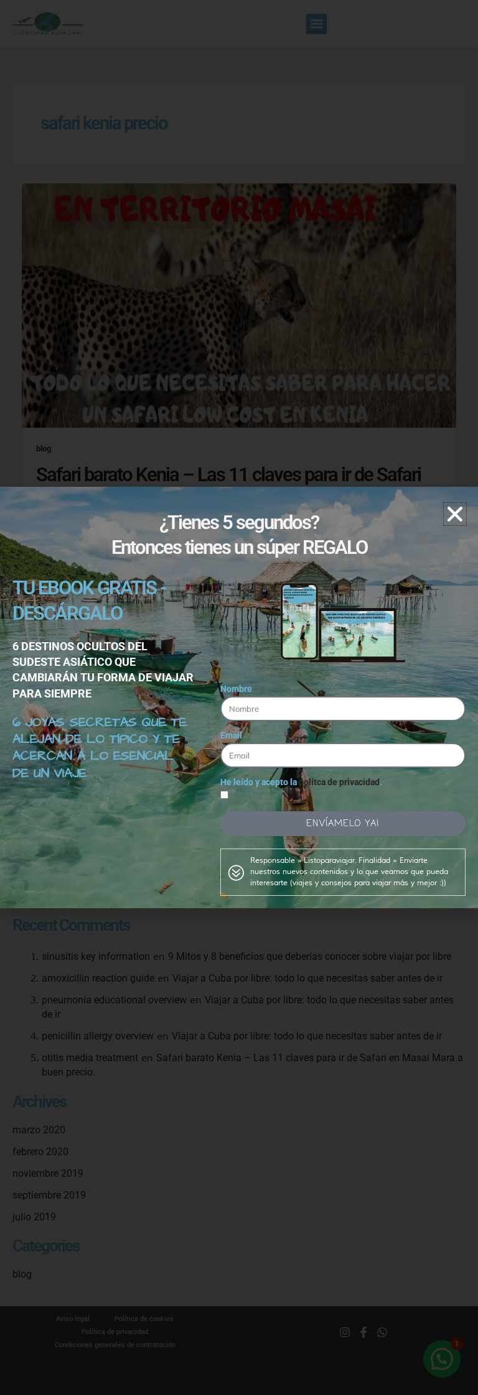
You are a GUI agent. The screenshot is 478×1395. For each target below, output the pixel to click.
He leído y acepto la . (301, 782)
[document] (239, 697)
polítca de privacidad (339, 782)
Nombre (236, 689)
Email (231, 735)
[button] (455, 514)
